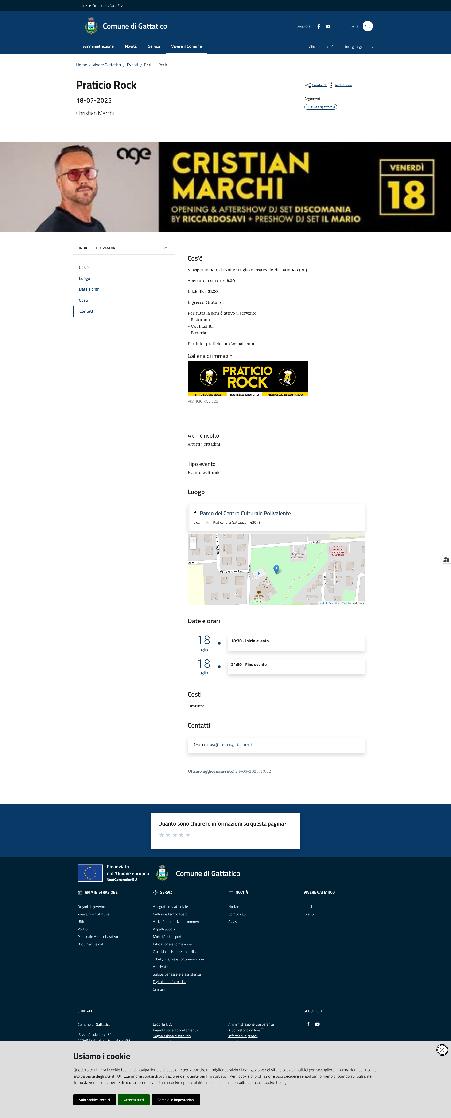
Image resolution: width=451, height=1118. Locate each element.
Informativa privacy (243, 1036)
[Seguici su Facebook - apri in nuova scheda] (317, 26)
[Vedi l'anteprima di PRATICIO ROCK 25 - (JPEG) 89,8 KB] (272, 378)
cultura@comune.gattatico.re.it (228, 744)
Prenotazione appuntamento (175, 1030)
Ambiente (160, 966)
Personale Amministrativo (98, 936)
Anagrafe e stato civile (170, 906)
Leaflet (323, 603)
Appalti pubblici (164, 929)
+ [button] (193, 539)
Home (81, 64)
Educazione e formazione (172, 944)
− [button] (193, 545)
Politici (83, 929)
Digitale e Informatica (169, 981)
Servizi (167, 892)
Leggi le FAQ (162, 1024)
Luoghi (309, 906)
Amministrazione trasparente (251, 1024)
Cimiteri (159, 989)
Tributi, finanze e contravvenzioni (178, 959)
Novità (242, 892)
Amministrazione (101, 892)
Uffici (81, 921)
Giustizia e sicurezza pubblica (175, 951)
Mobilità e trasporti (167, 936)
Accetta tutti (134, 1100)
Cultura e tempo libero (170, 914)
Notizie (233, 906)
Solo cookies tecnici (94, 1100)
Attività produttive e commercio (177, 921)
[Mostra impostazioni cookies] (446, 559)
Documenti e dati (91, 944)
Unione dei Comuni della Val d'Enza (101, 5)
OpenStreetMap (338, 603)
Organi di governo (91, 906)
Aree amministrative (93, 914)
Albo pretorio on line (244, 1030)
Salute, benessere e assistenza (177, 974)
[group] (276, 382)
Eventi (132, 64)
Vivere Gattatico (107, 64)
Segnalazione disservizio (172, 1036)
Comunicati (237, 914)
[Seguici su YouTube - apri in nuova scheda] (326, 26)
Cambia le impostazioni (176, 1100)
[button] (367, 26)
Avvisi (232, 921)
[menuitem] (98, 46)
